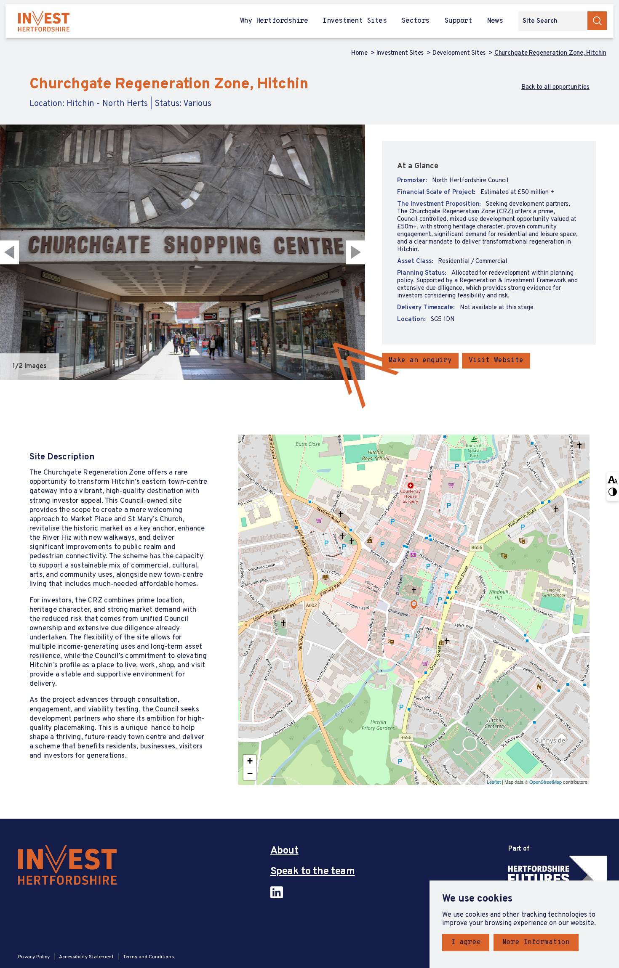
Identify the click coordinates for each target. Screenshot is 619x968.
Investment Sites (355, 21)
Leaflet (494, 781)
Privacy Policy (34, 957)
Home (360, 53)
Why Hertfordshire (274, 21)
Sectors (415, 21)
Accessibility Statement (87, 957)
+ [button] (250, 761)
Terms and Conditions (148, 957)
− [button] (250, 773)
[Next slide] (358, 252)
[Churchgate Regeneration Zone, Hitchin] (414, 605)
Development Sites (459, 53)
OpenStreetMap (545, 781)
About (284, 851)
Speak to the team (312, 872)
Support (458, 21)
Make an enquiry (420, 360)
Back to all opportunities (555, 87)
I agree (465, 942)
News (495, 21)
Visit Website (496, 360)
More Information (536, 942)
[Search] (597, 20)
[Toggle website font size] (613, 479)
